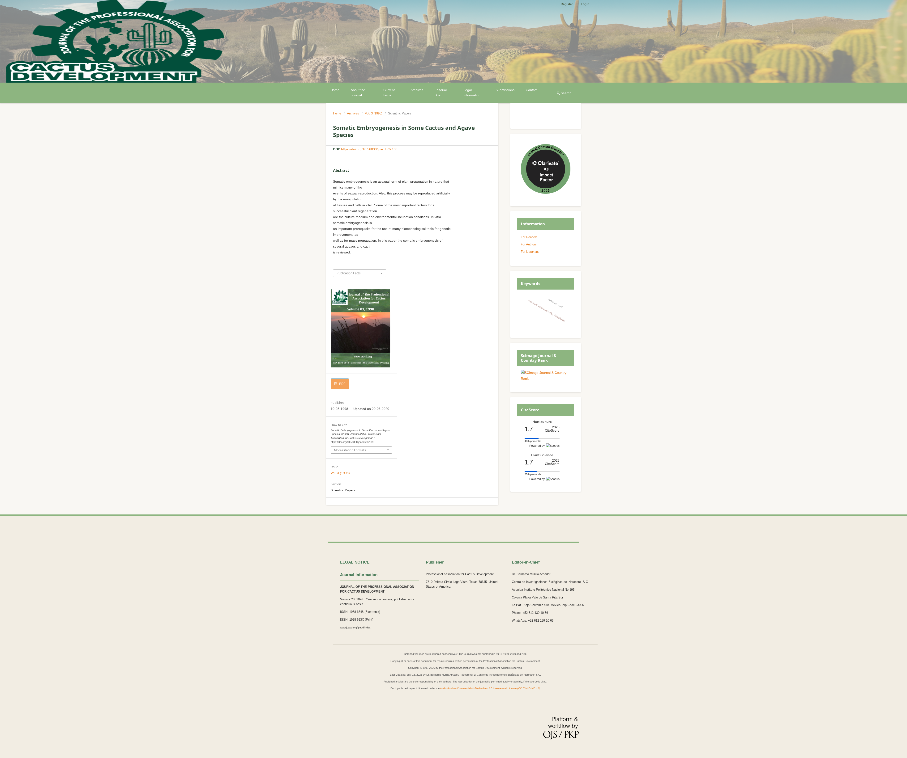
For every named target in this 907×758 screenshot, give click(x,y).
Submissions (505, 90)
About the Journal (358, 92)
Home (334, 90)
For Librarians (530, 251)
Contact (531, 90)
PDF (341, 384)
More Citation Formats (350, 450)
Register (567, 4)
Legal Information (471, 92)
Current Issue (389, 92)
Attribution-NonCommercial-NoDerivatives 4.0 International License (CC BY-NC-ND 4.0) (490, 688)
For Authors (529, 244)
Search (565, 93)
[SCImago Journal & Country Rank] (545, 378)
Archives (417, 90)
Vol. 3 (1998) (373, 113)
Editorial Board (441, 92)
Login (585, 4)
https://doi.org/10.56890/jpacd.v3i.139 (369, 149)
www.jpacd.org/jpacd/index (355, 627)
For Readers (529, 237)
